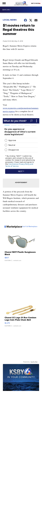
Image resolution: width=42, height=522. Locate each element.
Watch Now (35, 3)
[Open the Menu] (4, 3)
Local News (10, 20)
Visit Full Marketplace (29, 226)
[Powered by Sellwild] (34, 362)
